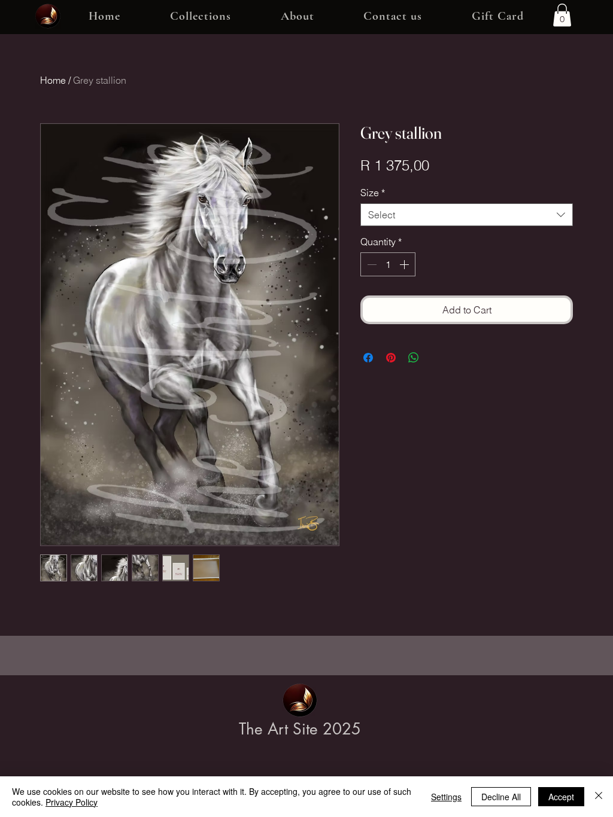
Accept (561, 797)
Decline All (501, 797)
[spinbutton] (388, 264)
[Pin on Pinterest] (391, 357)
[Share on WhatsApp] (413, 357)
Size (372, 193)
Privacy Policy (71, 802)
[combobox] (466, 214)
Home (53, 80)
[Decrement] (370, 264)
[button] (201, 17)
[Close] (598, 796)
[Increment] (405, 264)
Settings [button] (446, 797)
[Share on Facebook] (368, 357)
